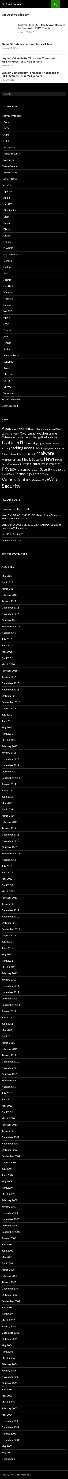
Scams (37, 470)
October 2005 (9, 1383)
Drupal (7, 235)
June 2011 (7, 1023)
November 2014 (10, 765)
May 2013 (7, 878)
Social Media (8, 474)
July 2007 (7, 1307)
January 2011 (9, 1055)
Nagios (7, 304)
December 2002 (10, 1427)
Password (16, 464)
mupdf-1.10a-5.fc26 (12, 534)
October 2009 (9, 1149)
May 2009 (7, 1181)
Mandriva (8, 292)
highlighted (48, 448)
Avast (6, 122)
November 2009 (10, 1143)
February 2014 (9, 821)
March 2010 (8, 1118)
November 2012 (10, 916)
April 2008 (7, 1263)
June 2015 (7, 721)
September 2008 (11, 1231)
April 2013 (7, 884)
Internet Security (18, 453)
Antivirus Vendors (11, 115)
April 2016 (7, 657)
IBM (5, 273)
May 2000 (7, 1452)
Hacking (6, 448)
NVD (6, 323)
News (49, 459)
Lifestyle (32, 454)
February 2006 (9, 1364)
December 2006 (10, 1332)
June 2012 (7, 948)
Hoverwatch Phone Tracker (17, 508)
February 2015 (9, 746)
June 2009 (7, 1175)
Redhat (7, 349)
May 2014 (7, 803)
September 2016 (11, 626)
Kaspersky (9, 147)
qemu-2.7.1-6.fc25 (12, 540)
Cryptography (29, 433)
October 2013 (9, 847)
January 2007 (9, 1326)
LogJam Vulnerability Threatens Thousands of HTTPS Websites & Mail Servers (30, 60)
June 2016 (7, 645)
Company (15, 434)
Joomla (7, 279)
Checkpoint (9, 210)
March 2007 (8, 1320)
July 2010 (7, 1093)
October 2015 (9, 695)
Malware (45, 453)
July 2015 (7, 714)
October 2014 (9, 771)
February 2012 (9, 973)
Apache (7, 191)
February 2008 (9, 1275)
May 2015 (7, 727)
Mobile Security (32, 459)
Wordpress (9, 393)
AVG (6, 128)
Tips (47, 474)
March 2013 (8, 891)
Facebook (51, 437)
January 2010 (9, 1130)
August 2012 (9, 935)
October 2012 (9, 922)
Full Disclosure (11, 254)
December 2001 (10, 1439)
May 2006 (7, 1345)
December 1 (8, 1458)
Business (6, 433)
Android (24, 429)
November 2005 (10, 1376)
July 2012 (7, 941)
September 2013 (11, 853)
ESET (6, 140)
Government (51, 443)
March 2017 (8, 588)
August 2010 (9, 1086)
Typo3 (6, 367)
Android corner (37, 429)
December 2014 (10, 758)
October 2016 (9, 620)
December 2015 (10, 683)
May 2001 (7, 1446)
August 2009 (9, 1162)
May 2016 (7, 651)
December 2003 (10, 1420)
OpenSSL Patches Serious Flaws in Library (28, 44)
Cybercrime (48, 433)
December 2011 (10, 985)
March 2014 (8, 815)
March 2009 (8, 1193)
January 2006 (9, 1370)
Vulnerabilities (16, 479)
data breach (26, 437)
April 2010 (7, 1111)
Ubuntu (7, 374)
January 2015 (9, 752)
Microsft (8, 298)
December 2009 (10, 1137)
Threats (38, 474)
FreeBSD (8, 248)
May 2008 (7, 1257)
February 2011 (9, 1048)
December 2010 (10, 1061)
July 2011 (7, 1017)
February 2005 (9, 1408)
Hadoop (7, 267)
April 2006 (7, 1351)
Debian (7, 222)
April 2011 (7, 1036)
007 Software (11, 4)
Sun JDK (8, 361)
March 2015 (8, 739)
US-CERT (8, 380)
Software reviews (11, 399)
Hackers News (9, 178)
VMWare (8, 386)
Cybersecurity (10, 437)
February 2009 (9, 1200)
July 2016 (7, 639)
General (29, 443)
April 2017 (7, 582)
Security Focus (11, 355)
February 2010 (9, 1124)
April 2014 (7, 809)
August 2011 (9, 1011)
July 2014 (7, 790)
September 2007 (11, 1301)
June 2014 (7, 796)
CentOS (8, 203)
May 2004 (7, 1414)
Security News (58, 470)
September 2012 (11, 929)
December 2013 (10, 834)
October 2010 (9, 1074)
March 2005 (8, 1402)
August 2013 (9, 859)
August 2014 (9, 784)
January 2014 (9, 828)
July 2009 (7, 1168)
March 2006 (8, 1357)
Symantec (8, 159)
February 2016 (9, 670)
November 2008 (10, 1219)
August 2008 (9, 1238)
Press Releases (51, 464)
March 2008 (8, 1269)
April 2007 (7, 1313)
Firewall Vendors (11, 166)
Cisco (6, 216)
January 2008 (9, 1282)
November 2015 (10, 689)
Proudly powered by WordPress (16, 1474)
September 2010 (11, 1080)
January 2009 (9, 1206)
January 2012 (9, 979)
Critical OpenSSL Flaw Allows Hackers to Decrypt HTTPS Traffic (41, 26)
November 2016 (10, 613)
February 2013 (9, 897)
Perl (5, 336)
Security (6, 185)
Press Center (30, 464)
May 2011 (7, 1030)
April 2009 (7, 1187)
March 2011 (8, 1042)
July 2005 (7, 1389)
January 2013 (9, 903)
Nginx (6, 317)
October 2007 (9, 1294)
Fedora (7, 241)
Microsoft (8, 459)
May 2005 (7, 1395)
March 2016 (8, 664)
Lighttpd (8, 285)
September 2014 (11, 777)
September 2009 (11, 1156)
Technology (23, 474)
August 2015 (9, 708)
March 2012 (8, 966)
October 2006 (9, 1338)
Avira (6, 134)
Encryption (39, 437)
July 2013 (7, 866)
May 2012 (7, 954)
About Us (10, 428)
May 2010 (7, 1105)
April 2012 (7, 960)
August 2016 (9, 632)
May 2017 (7, 576)
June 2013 (7, 872)
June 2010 (7, 1099)
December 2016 (10, 607)
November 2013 (10, 840)
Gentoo (7, 260)
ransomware (25, 469)
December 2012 (10, 910)
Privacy (9, 469)
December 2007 (10, 1288)
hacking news (21, 448)
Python (7, 342)
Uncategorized (10, 405)
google (39, 443)
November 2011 (10, 992)
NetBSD (7, 311)
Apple (6, 197)
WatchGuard (10, 172)
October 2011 (9, 998)
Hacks (37, 448)
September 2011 (11, 1004)
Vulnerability (39, 480)
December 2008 (10, 1212)
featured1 (13, 442)
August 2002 (9, 1433)
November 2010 (10, 1067)
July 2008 (7, 1244)
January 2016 (9, 676)
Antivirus (49, 429)
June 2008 (7, 1250)
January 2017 (9, 601)
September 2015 (11, 702)
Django (7, 229)
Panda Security (11, 153)
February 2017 (9, 594)
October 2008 (9, 1225)
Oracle (7, 330)
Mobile (17, 459)
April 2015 (7, 733)
